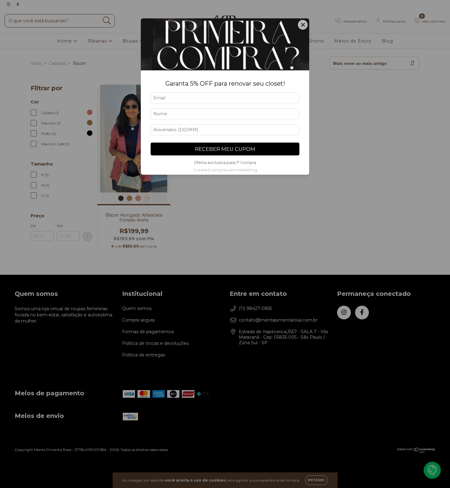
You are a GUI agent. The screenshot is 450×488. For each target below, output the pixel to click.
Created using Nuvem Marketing (225, 170)
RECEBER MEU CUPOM (225, 149)
